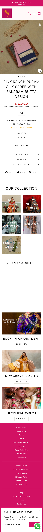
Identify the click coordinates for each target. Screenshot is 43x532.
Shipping (17, 106)
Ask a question (21, 164)
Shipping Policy (21, 477)
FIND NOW (21, 419)
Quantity (21, 133)
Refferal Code (21, 484)
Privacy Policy (21, 473)
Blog (21, 493)
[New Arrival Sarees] (21, 361)
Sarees (21, 435)
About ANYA (22, 431)
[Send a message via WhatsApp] (37, 526)
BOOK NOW (21, 344)
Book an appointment (21, 496)
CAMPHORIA (21, 454)
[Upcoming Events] (21, 398)
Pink (21, 113)
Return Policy (21, 466)
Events (21, 500)
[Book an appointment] (21, 323)
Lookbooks (21, 458)
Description (21, 154)
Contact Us (21, 504)
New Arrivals (21, 427)
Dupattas (21, 446)
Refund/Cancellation (21, 469)
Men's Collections (21, 450)
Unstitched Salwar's (21, 442)
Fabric (21, 439)
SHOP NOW (21, 381)
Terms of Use (21, 481)
